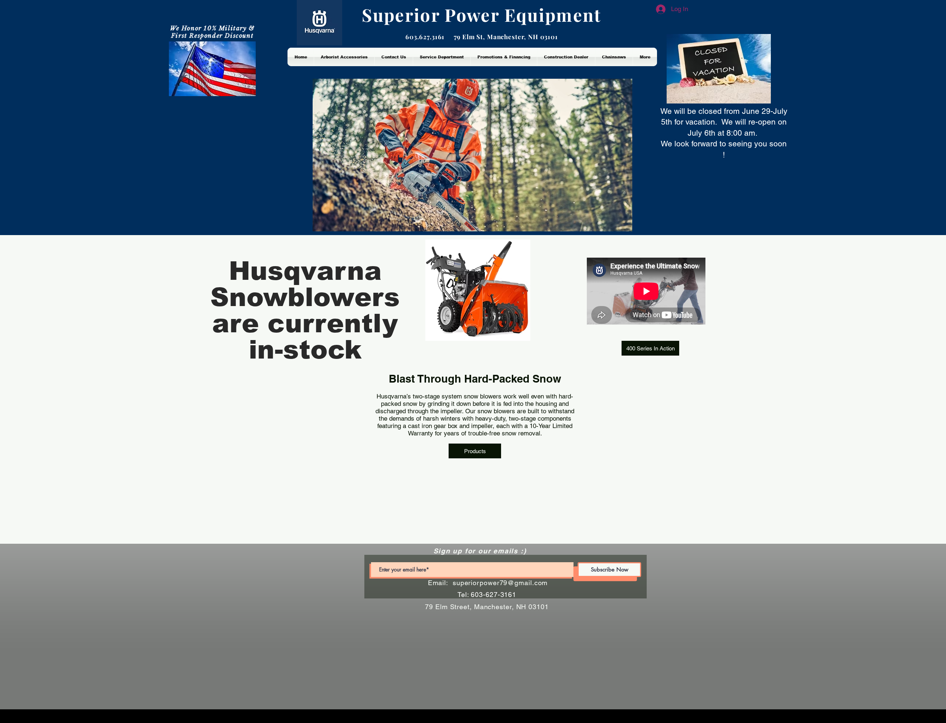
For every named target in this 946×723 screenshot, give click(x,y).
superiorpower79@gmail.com (500, 583)
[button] (650, 348)
